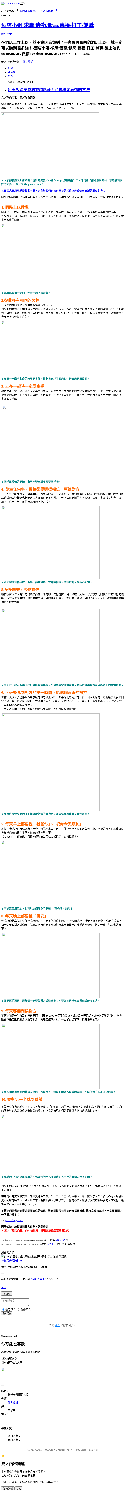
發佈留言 (7, 1313)
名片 (10, 76)
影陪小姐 (60, 1240)
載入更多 (7, 1293)
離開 (19, 1488)
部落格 (12, 72)
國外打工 (52, 1244)
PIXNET (38, 1450)
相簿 (10, 68)
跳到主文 (6, 34)
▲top (4, 1287)
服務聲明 (93, 1450)
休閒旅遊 (28, 61)
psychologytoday (14, 1220)
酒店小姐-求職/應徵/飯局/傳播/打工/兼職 (47, 25)
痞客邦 (35, 1279)
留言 (42, 1279)
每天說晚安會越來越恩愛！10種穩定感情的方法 (49, 90)
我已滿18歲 (8, 1488)
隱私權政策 (81, 1450)
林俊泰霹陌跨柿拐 (11, 1260)
